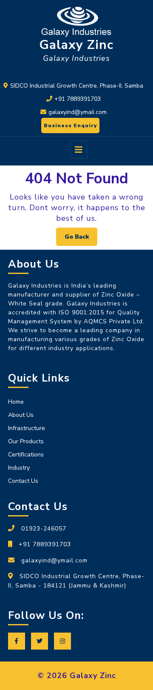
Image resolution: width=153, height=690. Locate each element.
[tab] (78, 150)
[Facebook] (18, 641)
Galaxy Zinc (76, 45)
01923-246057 (43, 529)
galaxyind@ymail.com (77, 112)
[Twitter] (41, 641)
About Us (21, 415)
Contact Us (23, 481)
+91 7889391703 (77, 99)
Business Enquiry (69, 123)
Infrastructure (26, 428)
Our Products (26, 441)
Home (16, 402)
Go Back (81, 234)
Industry (19, 468)
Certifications (26, 454)
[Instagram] (64, 641)
